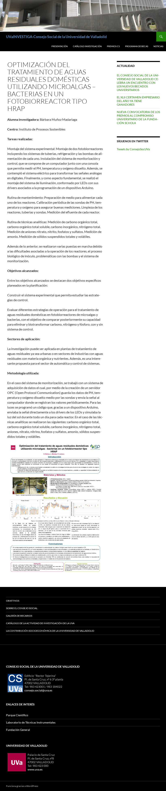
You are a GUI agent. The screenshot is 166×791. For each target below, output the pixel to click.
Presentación (59, 46)
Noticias (158, 46)
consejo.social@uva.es (38, 690)
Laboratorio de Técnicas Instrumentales (30, 722)
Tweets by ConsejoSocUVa (133, 149)
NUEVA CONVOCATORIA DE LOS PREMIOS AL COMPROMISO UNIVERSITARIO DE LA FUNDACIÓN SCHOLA (138, 117)
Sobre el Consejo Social (21, 608)
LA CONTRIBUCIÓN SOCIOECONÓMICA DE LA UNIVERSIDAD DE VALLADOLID (50, 630)
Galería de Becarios (19, 615)
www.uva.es (35, 769)
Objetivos (12, 600)
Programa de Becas (136, 46)
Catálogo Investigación (87, 46)
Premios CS (113, 46)
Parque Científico (17, 715)
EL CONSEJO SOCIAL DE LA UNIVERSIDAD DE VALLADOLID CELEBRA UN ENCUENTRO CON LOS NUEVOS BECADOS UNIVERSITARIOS (138, 83)
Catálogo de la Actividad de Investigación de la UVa (40, 623)
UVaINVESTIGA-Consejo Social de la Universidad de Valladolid (56, 36)
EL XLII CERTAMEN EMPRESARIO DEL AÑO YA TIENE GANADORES (138, 101)
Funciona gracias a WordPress (22, 786)
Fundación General (18, 729)
